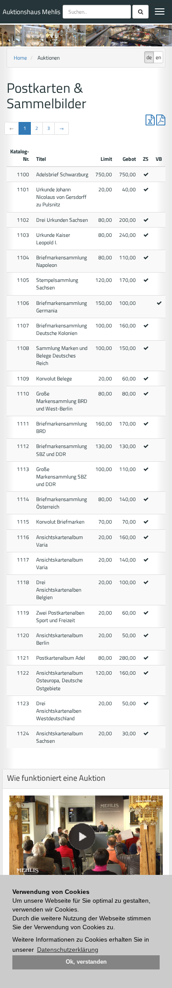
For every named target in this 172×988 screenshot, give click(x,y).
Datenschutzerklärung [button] (67, 949)
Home (20, 57)
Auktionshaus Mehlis (31, 12)
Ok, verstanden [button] (86, 962)
